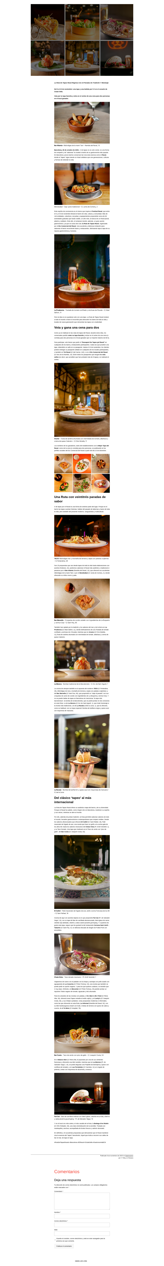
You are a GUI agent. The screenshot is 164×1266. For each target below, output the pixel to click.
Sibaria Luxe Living (81, 1261)
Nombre (57, 1212)
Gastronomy (129, 1156)
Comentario (58, 1191)
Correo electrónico (61, 1221)
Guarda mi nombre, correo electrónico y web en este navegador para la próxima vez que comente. (80, 1240)
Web (55, 1230)
